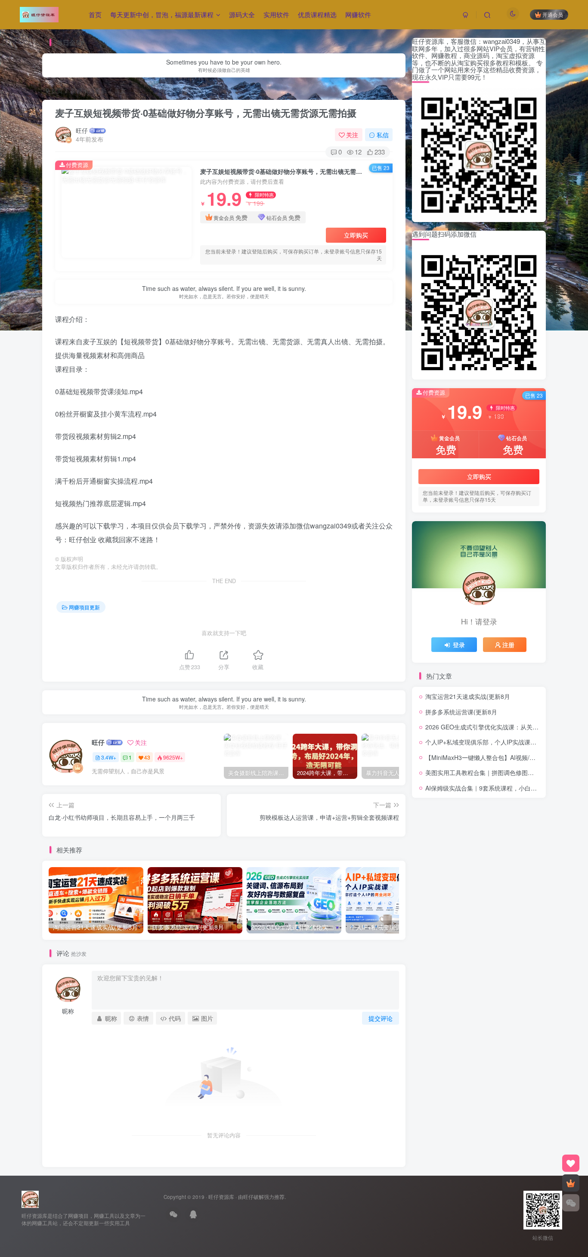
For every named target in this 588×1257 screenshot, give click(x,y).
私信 (383, 134)
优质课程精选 (317, 14)
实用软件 (276, 14)
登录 (459, 644)
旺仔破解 (253, 1196)
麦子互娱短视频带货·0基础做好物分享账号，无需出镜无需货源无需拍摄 (205, 113)
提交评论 (380, 1018)
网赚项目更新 (89, 90)
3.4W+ (108, 757)
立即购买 (356, 235)
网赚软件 (358, 14)
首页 (95, 14)
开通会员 (552, 14)
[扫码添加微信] (570, 1202)
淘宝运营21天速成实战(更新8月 (467, 696)
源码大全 (242, 14)
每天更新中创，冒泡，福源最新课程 (162, 14)
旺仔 (82, 130)
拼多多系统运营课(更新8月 (461, 711)
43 (147, 757)
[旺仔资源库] (30, 1199)
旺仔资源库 (221, 1196)
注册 (508, 644)
